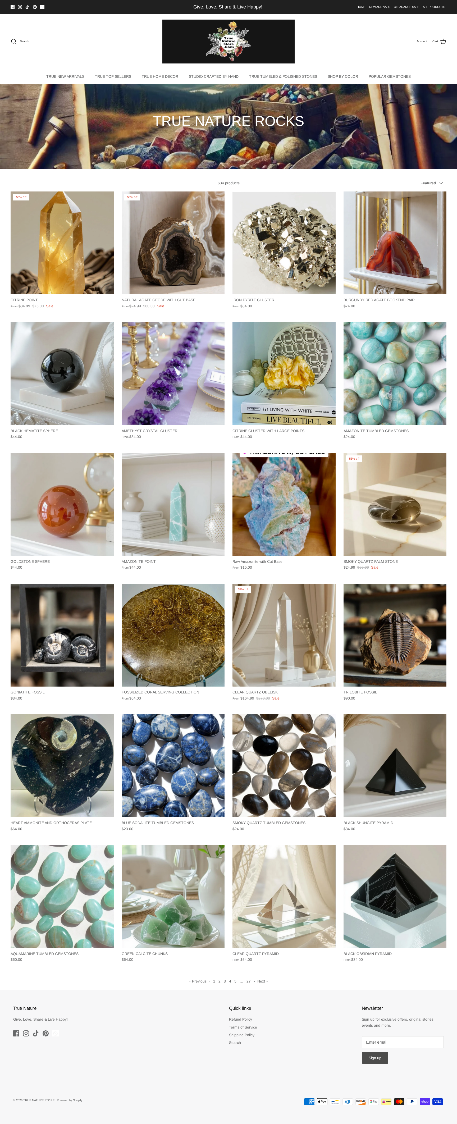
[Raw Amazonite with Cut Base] (284, 504)
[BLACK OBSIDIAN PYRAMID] (395, 896)
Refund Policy (240, 1019)
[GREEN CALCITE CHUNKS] (173, 896)
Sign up (375, 1058)
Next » (262, 981)
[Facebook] (13, 7)
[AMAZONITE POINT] (173, 504)
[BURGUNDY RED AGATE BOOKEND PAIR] (395, 243)
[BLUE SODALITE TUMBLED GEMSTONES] (173, 765)
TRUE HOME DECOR (160, 76)
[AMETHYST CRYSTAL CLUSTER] (173, 373)
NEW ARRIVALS (379, 6)
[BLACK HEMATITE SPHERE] (62, 373)
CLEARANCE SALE (406, 6)
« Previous (198, 981)
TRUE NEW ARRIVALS (65, 76)
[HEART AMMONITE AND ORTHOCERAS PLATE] (62, 765)
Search (235, 1042)
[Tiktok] (27, 7)
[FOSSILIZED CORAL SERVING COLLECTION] (173, 635)
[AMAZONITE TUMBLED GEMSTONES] (395, 373)
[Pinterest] (35, 7)
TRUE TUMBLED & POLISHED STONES (283, 76)
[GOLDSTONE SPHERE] (62, 504)
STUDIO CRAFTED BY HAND (214, 76)
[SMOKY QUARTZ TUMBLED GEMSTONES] (284, 765)
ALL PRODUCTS (434, 6)
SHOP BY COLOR (343, 76)
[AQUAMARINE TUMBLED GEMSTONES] (62, 896)
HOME (361, 6)
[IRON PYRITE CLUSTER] (284, 243)
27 (248, 981)
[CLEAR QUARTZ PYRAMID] (284, 896)
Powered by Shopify (70, 1100)
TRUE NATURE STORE (39, 1100)
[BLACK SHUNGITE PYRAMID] (395, 765)
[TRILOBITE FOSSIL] (395, 635)
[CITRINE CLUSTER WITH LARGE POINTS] (284, 373)
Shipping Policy (241, 1035)
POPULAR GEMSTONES (390, 76)
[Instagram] (20, 7)
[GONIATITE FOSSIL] (62, 635)
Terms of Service (243, 1027)
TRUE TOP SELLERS (113, 76)
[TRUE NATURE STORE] (228, 42)
